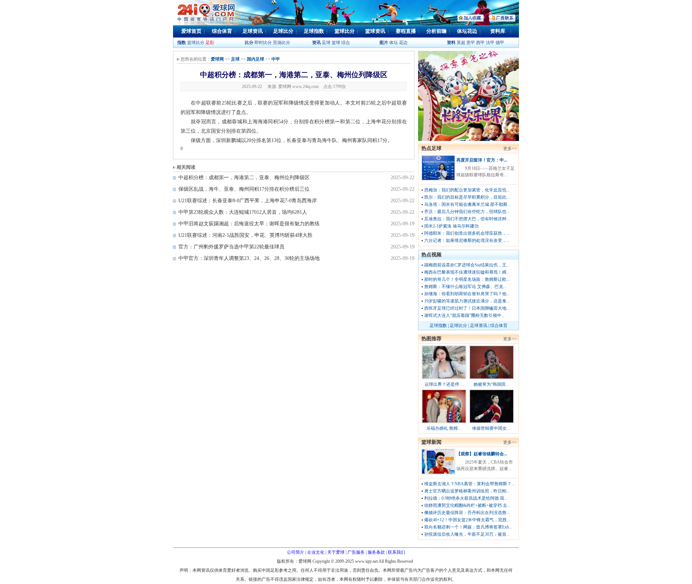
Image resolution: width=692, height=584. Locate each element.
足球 (326, 42)
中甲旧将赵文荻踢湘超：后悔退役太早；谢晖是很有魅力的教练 (249, 223)
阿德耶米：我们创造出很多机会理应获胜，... (467, 233)
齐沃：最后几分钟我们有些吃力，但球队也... (467, 211)
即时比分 (263, 42)
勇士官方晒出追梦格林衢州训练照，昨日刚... (467, 491)
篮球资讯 (375, 31)
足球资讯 (253, 31)
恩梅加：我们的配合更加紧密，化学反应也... (467, 190)
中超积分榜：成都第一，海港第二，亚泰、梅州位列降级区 (244, 177)
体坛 (393, 42)
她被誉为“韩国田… (492, 384)
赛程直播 (406, 31)
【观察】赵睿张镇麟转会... (481, 453)
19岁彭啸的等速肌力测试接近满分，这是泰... (467, 301)
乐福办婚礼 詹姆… (444, 428)
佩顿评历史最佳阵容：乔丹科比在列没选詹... (467, 512)
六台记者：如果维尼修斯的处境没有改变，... (467, 240)
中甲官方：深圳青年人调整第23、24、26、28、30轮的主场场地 (249, 258)
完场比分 (281, 42)
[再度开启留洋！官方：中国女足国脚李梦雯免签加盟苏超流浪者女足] (438, 179)
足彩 (209, 42)
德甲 (500, 42)
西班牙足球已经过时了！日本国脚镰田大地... (467, 308)
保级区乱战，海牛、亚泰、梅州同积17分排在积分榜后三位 (244, 189)
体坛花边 (467, 31)
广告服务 (356, 552)
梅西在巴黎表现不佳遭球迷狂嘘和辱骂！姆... (467, 272)
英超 (461, 42)
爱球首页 (191, 31)
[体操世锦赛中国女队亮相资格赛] (491, 421)
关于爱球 (336, 552)
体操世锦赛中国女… (491, 428)
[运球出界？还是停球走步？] (444, 377)
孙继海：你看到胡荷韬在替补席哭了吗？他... (467, 293)
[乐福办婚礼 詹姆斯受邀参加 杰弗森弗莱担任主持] (444, 421)
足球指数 (314, 31)
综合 (345, 42)
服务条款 (376, 552)
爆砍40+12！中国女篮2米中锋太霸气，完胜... (467, 519)
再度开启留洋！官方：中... (481, 160)
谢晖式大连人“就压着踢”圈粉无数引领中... (464, 315)
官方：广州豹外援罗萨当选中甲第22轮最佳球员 (231, 246)
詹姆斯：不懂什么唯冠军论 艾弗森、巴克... (465, 286)
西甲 (481, 42)
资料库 (497, 31)
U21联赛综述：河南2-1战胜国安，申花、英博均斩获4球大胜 (245, 235)
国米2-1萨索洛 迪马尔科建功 (451, 226)
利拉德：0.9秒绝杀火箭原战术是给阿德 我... (465, 498)
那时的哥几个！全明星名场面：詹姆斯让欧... (467, 279)
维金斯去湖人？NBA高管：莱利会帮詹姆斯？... (469, 483)
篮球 (336, 42)
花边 (403, 42)
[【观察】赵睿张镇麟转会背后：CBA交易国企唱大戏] (438, 472)
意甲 (470, 42)
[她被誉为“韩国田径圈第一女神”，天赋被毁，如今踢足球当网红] (491, 377)
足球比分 (283, 31)
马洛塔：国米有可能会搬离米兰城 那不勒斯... (467, 204)
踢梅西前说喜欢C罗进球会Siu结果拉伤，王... (467, 264)
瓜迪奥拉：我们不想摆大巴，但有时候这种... (467, 218)
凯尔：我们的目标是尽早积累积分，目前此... (467, 197)
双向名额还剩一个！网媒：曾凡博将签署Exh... (468, 527)
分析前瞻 (436, 31)
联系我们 (396, 552)
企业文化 (315, 552)
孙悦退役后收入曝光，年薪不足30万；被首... (467, 534)
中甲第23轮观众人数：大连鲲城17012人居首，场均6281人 (242, 212)
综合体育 (222, 31)
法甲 (490, 42)
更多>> (510, 148)
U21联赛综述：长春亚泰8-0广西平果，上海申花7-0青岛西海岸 (247, 200)
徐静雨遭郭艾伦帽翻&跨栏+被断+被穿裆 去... (467, 505)
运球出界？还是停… (444, 384)
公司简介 (295, 552)
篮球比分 (344, 31)
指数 (181, 42)
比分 (249, 42)
